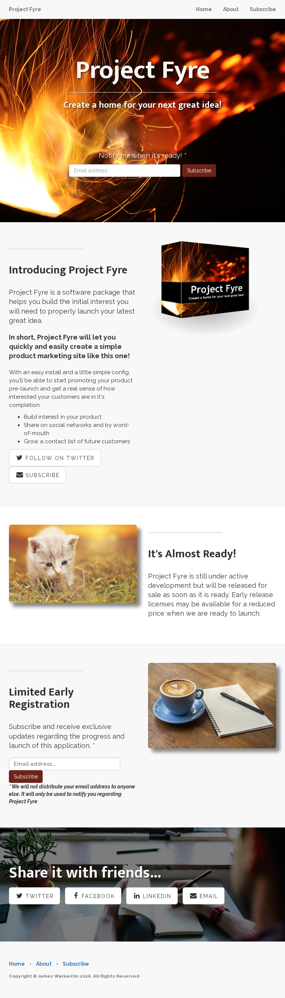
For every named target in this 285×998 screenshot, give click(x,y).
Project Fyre (25, 9)
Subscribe (263, 9)
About (231, 9)
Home (204, 9)
